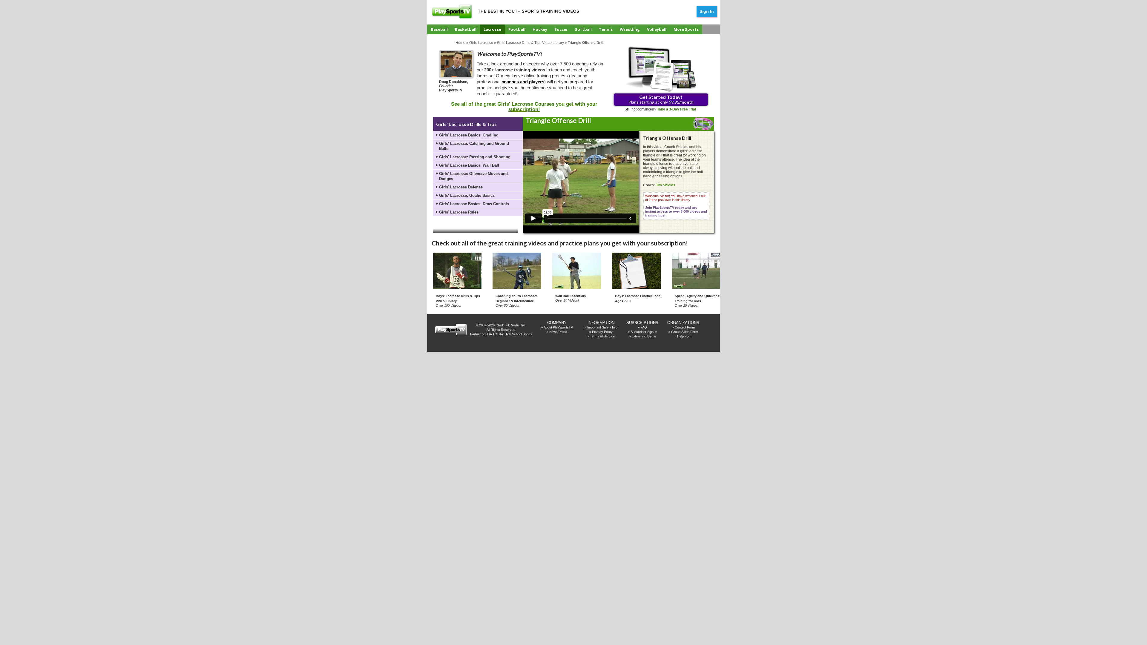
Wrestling (630, 29)
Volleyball (656, 29)
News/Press (558, 332)
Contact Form (685, 327)
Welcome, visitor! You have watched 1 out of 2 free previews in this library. (676, 205)
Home (460, 43)
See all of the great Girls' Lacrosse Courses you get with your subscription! (524, 106)
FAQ (643, 327)
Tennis (606, 29)
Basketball (465, 29)
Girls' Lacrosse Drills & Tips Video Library (530, 43)
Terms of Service (602, 336)
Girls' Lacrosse (481, 43)
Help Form (684, 336)
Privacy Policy (602, 332)
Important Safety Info (602, 327)
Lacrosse (492, 29)
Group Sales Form (684, 332)
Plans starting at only (661, 99)
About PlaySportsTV (558, 327)
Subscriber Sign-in (644, 332)
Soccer (561, 29)
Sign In (707, 11)
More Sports (686, 29)
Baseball (439, 29)
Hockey (540, 29)
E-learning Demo (644, 336)
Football (516, 29)
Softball (583, 29)
